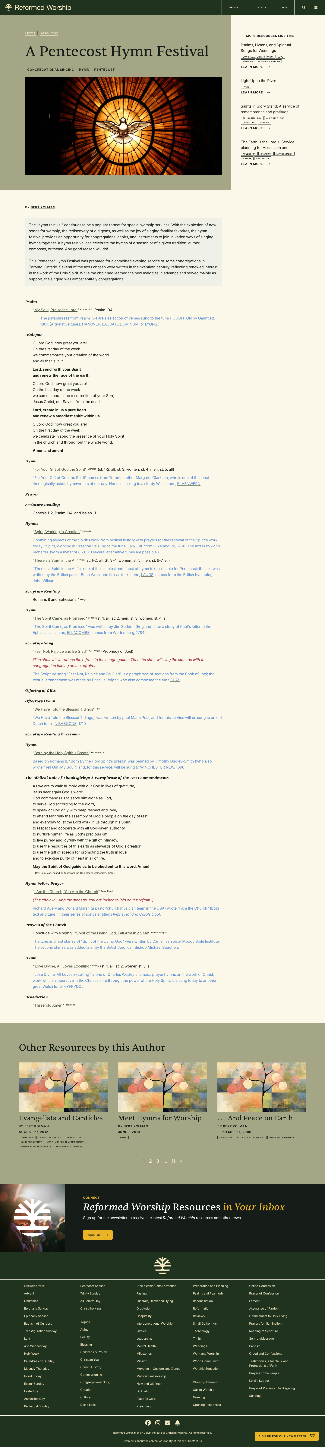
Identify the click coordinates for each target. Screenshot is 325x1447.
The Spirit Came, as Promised (59, 618)
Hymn (84, 69)
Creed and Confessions (265, 1353)
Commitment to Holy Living (268, 1316)
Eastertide (31, 1391)
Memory (264, 122)
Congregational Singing (50, 69)
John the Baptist (31, 1142)
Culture (85, 1397)
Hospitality (144, 1316)
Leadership (144, 1338)
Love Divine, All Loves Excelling (62, 966)
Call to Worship (203, 1390)
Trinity (197, 1338)
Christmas (27, 1137)
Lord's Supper (259, 1381)
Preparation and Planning (210, 1286)
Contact (260, 7)
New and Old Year (149, 1384)
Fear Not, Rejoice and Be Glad (60, 651)
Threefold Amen (48, 1005)
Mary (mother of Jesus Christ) (66, 1142)
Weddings (200, 1346)
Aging (84, 1329)
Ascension (249, 154)
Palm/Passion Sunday (39, 1361)
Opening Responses (207, 1405)
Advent (29, 1293)
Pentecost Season (92, 1286)
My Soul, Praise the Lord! (55, 310)
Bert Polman (43, 207)
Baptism (254, 1346)
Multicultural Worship (151, 1376)
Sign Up (95, 1235)
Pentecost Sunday (36, 1406)
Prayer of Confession (264, 1293)
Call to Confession (262, 1286)
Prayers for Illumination (265, 1323)
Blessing (86, 1344)
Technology (201, 1331)
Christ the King (90, 1308)
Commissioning (91, 1374)
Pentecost (104, 69)
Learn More (252, 67)
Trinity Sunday (90, 1293)
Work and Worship (206, 1353)
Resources (49, 33)
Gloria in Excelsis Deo (251, 1137)
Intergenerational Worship (155, 1323)
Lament (254, 1301)
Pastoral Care (146, 1399)
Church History (90, 1367)
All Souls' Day (275, 118)
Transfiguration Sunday (40, 1331)
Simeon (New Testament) (36, 1146)
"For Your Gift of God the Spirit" (60, 469)
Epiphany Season (36, 1316)
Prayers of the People (264, 1373)
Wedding (248, 61)
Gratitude (249, 122)
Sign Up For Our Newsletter (282, 1436)
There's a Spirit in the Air (55, 560)
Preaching (144, 1406)
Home (30, 33)
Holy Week (31, 1353)
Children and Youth (93, 1352)
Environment (284, 154)
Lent (27, 1338)
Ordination (144, 1391)
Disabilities (88, 1405)
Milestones (144, 1353)
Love (280, 57)
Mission (142, 1361)
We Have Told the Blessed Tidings (63, 709)
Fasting (142, 1293)
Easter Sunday (34, 1384)
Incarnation (73, 1137)
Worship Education (206, 1368)
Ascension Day (34, 1399)
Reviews (199, 1316)
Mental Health (146, 1346)
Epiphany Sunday (36, 1308)
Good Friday (33, 1376)
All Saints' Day (252, 118)
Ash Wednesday (35, 1346)
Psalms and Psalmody (208, 1293)
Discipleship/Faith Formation (156, 1286)
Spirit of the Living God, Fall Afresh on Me (112, 933)
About (233, 7)
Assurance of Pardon (264, 1308)
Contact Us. (195, 1440)
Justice (142, 1331)
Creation (265, 154)
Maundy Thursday (36, 1368)
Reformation (201, 1308)
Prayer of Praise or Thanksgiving (272, 1388)
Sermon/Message (261, 1338)
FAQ (284, 7)
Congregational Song (95, 1382)
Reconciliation (203, 1301)
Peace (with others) (282, 1137)
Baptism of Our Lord (38, 1323)
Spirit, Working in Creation (57, 532)
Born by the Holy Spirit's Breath (61, 753)
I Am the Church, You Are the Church (66, 891)
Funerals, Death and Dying (155, 1301)
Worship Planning (269, 61)
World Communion (206, 1361)
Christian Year (90, 1359)
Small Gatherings (205, 1323)
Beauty (85, 1337)
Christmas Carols (50, 1137)
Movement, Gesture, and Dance (158, 1368)
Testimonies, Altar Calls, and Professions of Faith (269, 1363)
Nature (247, 158)
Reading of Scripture (263, 1331)
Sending (255, 1396)
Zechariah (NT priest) (69, 1146)
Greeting (199, 1397)
